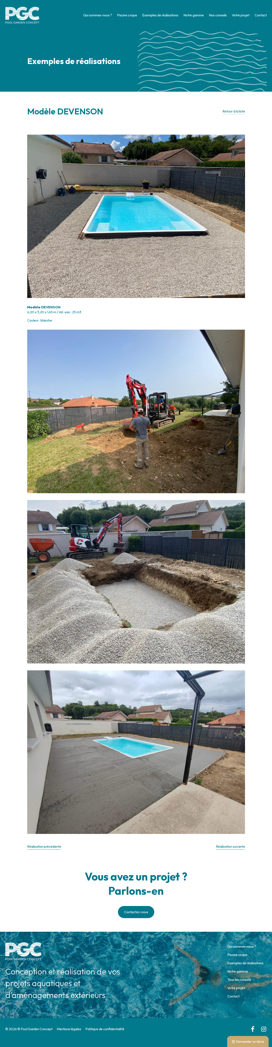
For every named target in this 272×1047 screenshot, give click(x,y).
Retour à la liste (233, 111)
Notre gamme (193, 15)
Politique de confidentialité (104, 1029)
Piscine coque (127, 15)
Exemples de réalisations (160, 15)
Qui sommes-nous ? (97, 15)
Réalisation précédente (44, 846)
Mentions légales (69, 1029)
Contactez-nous (136, 912)
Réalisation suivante (230, 846)
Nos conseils (218, 15)
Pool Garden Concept (22, 15)
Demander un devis (250, 1041)
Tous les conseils (239, 979)
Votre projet (240, 15)
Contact (261, 15)
